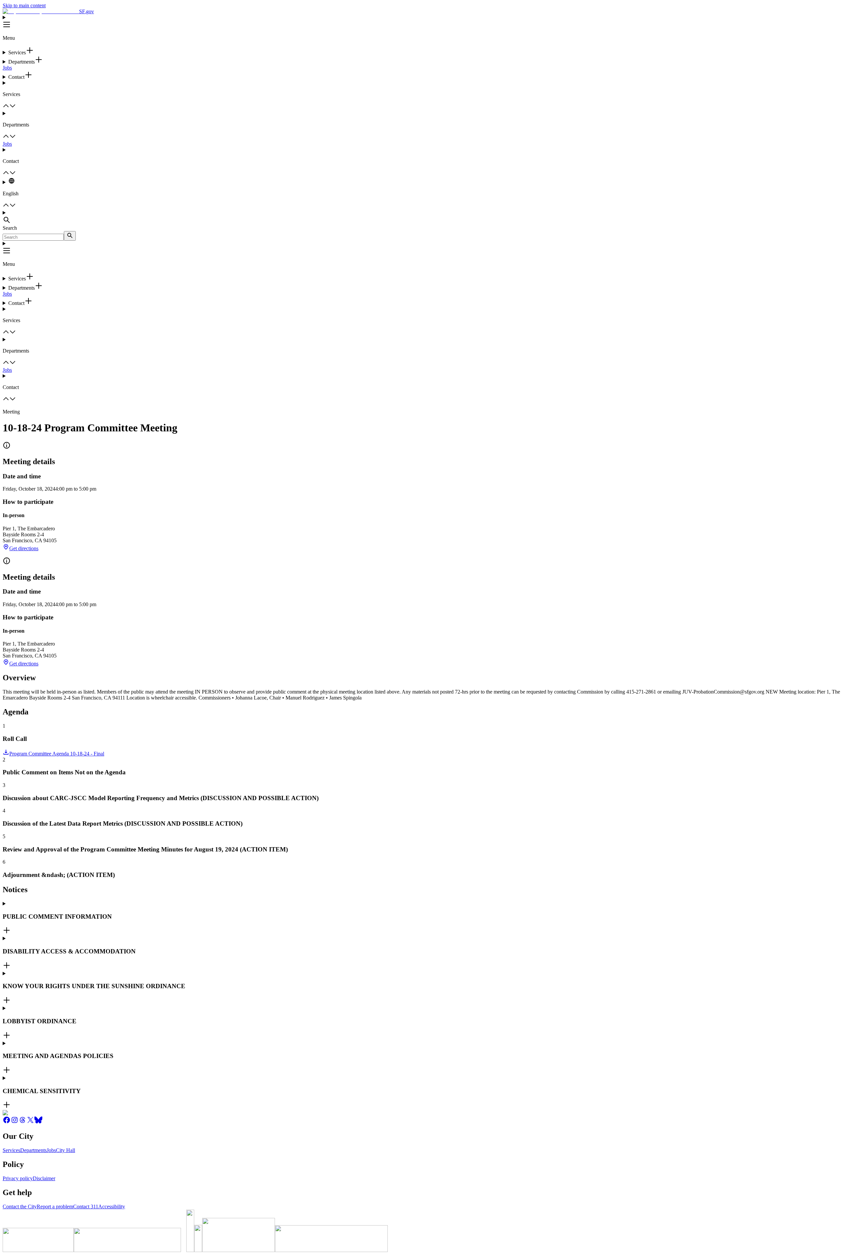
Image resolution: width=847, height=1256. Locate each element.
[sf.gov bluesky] (38, 1122)
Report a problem (55, 1206)
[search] (70, 236)
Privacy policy (18, 1178)
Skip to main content (24, 5)
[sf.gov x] (30, 1122)
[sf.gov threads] (22, 1122)
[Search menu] (423, 217)
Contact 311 (85, 1206)
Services (11, 1150)
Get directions (23, 548)
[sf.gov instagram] (15, 1122)
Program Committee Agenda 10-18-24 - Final (56, 753)
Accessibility (111, 1206)
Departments (33, 1150)
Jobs (7, 68)
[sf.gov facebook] (7, 1122)
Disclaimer (44, 1178)
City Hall (65, 1150)
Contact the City (20, 1206)
